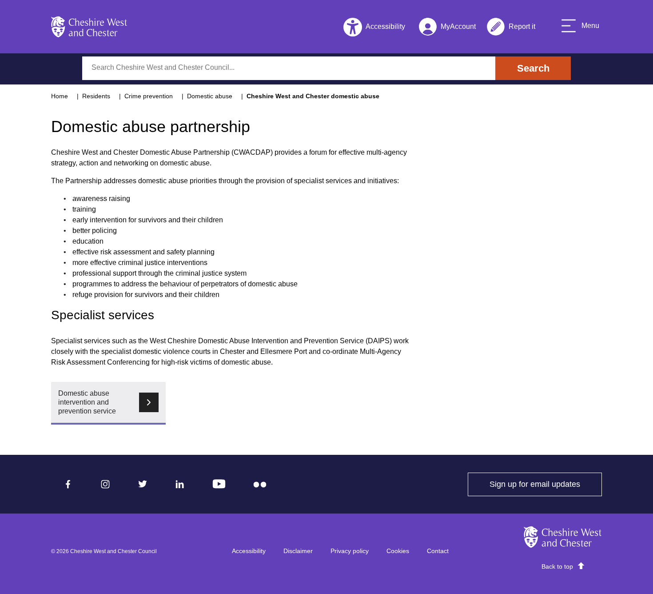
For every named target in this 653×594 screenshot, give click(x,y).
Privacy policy (349, 550)
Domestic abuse (209, 96)
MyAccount (447, 28)
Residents (96, 96)
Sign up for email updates (546, 484)
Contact (438, 550)
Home (59, 96)
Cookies (397, 550)
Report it (510, 28)
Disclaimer (298, 550)
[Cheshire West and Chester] (89, 26)
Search (533, 68)
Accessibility (249, 550)
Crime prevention (148, 96)
